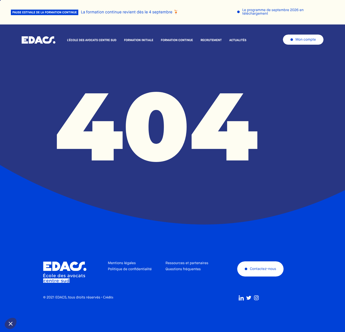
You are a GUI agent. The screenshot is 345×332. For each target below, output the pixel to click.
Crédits (108, 297)
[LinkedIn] (241, 297)
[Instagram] (256, 297)
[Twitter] (248, 297)
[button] (11, 323)
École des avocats (38, 40)
